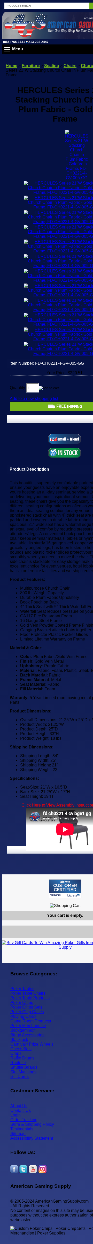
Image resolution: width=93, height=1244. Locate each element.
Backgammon (23, 1030)
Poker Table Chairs (27, 993)
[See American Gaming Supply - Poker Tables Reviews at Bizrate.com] (65, 889)
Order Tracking (23, 1120)
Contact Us (20, 1110)
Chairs (70, 65)
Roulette (18, 1062)
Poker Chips (21, 1002)
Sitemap (18, 1133)
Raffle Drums (22, 1058)
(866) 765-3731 (14, 42)
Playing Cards (23, 1016)
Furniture (31, 65)
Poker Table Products (30, 998)
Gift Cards (19, 1076)
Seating (51, 65)
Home (11, 65)
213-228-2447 (38, 42)
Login (15, 1115)
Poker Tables (22, 988)
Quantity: (18, 388)
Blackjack (19, 1039)
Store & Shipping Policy (32, 1124)
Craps (15, 1053)
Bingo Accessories (27, 1035)
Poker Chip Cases (27, 1012)
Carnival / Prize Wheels (31, 1044)
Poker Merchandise (28, 1025)
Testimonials (21, 1129)
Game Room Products (30, 1021)
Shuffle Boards (23, 1067)
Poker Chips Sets (26, 1007)
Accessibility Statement (31, 1138)
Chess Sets (21, 1049)
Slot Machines (23, 1072)
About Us (18, 1106)
